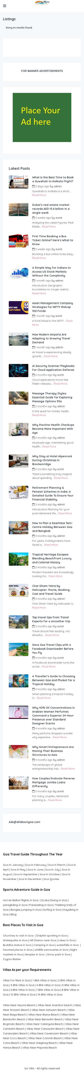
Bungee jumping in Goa (26, 909)
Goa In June (35, 869)
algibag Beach (47, 1043)
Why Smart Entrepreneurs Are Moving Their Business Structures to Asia (53, 751)
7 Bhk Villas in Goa (48, 990)
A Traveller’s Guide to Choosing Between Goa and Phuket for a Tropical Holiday (53, 680)
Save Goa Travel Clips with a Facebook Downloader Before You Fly (52, 648)
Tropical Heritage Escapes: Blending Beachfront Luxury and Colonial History (51, 558)
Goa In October (50, 874)
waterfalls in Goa (68, 945)
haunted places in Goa (17, 949)
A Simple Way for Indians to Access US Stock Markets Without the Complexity (51, 271)
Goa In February (35, 865)
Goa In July (52, 869)
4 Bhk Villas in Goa (48, 985)
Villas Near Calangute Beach (44, 1024)
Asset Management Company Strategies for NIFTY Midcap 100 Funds (52, 307)
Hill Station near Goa (42, 940)
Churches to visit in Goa (18, 935)
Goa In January (13, 865)
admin (58, 186)
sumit (59, 217)
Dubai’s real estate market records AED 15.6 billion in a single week (51, 208)
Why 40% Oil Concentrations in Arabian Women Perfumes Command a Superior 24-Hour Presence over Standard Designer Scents (53, 715)
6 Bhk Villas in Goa (22, 990)
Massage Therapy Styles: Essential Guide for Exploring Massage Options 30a (52, 397)
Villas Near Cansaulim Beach (45, 1028)
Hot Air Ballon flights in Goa (21, 900)
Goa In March (57, 865)
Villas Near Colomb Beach (45, 1038)
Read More (39, 195)
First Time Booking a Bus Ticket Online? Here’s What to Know (52, 240)
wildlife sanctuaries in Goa (51, 949)
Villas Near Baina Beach (43, 1014)
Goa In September (26, 874)
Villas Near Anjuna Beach (19, 1005)
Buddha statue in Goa (17, 945)
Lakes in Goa (66, 940)
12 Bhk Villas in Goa (23, 994)
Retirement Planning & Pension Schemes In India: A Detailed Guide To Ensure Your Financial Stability (52, 493)
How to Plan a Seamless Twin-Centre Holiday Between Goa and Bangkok (52, 527)
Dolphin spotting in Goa (51, 935)
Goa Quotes (51, 879)
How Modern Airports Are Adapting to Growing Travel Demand (51, 338)
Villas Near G (29, 1043)
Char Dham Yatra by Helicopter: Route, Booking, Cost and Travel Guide (51, 590)
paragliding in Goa (15, 905)
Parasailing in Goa (41, 905)
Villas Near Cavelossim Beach (49, 1033)
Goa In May (18, 869)
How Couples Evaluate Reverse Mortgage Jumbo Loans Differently (53, 782)
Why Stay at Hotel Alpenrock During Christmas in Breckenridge (52, 460)
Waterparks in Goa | (16, 940)
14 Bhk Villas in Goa (50, 994)
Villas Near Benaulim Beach (45, 1019)
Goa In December (30, 879)
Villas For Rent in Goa (16, 980)
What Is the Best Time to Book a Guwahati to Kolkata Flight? (53, 179)
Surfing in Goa (52, 909)
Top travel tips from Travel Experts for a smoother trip (51, 619)
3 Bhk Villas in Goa (22, 985)
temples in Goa (34, 954)
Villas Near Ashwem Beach (48, 1010)
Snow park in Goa (58, 954)
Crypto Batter (12, 959)
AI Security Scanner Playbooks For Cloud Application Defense (53, 368)
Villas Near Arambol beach (55, 1005)
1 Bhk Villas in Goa (44, 980)
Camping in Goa (44, 945)
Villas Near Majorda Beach (39, 1047)
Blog (13, 914)
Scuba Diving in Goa (54, 900)
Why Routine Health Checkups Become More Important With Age (53, 428)
